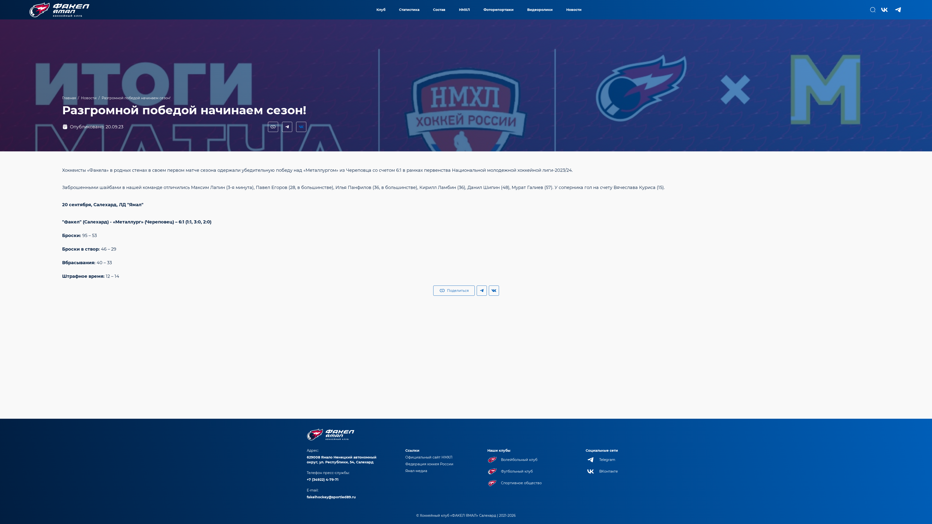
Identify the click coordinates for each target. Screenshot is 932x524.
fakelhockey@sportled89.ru (331, 497)
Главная (69, 98)
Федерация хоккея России (429, 464)
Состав (439, 10)
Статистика (409, 10)
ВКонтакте (608, 471)
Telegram (607, 460)
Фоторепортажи (498, 10)
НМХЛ (464, 10)
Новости (574, 10)
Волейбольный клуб (519, 460)
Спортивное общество (521, 483)
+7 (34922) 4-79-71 (322, 479)
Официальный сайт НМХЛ (428, 457)
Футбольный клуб (517, 471)
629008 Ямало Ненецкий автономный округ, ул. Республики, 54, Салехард (341, 459)
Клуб (380, 10)
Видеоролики (540, 10)
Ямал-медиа (416, 471)
